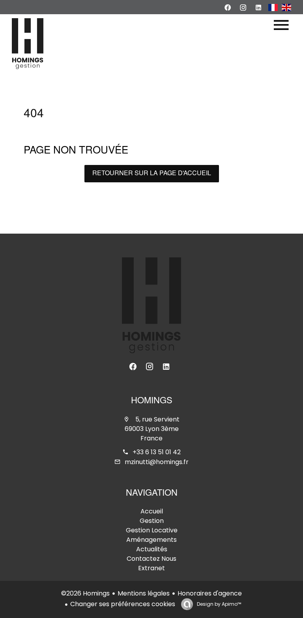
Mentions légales (144, 593)
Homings (151, 401)
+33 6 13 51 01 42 (157, 452)
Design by (218, 604)
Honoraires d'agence (210, 593)
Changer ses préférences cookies (122, 604)
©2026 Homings (85, 593)
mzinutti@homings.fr (157, 461)
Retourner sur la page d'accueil (151, 173)
